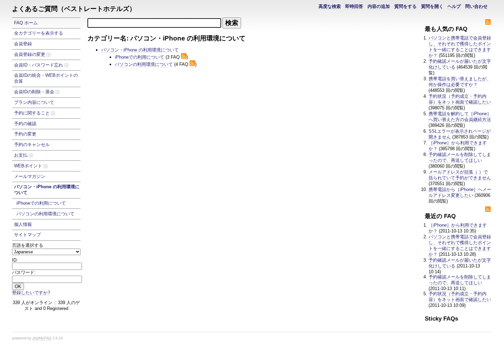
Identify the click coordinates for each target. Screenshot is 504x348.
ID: (15, 260)
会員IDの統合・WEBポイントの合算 (46, 78)
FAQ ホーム (26, 22)
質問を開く (432, 6)
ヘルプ (454, 6)
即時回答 (354, 6)
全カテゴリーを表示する (38, 33)
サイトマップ (27, 234)
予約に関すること (32, 113)
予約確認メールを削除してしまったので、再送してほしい (460, 157)
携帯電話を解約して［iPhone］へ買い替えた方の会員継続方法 (460, 116)
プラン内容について (34, 102)
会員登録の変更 (30, 54)
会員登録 (23, 43)
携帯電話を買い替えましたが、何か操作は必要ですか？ (460, 81)
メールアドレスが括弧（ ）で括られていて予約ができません (460, 174)
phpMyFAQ (42, 338)
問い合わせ (476, 6)
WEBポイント (29, 165)
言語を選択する (27, 245)
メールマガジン (29, 176)
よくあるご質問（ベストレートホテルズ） (74, 8)
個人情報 (23, 224)
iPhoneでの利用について (41, 203)
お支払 (21, 155)
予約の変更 (25, 133)
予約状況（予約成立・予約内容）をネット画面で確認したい (460, 99)
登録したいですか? (31, 292)
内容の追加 (379, 6)
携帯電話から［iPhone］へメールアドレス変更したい (460, 192)
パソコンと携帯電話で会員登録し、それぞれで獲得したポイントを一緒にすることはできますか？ (460, 46)
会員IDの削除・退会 (35, 91)
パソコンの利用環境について (45, 213)
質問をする (405, 6)
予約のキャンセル (32, 144)
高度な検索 (330, 6)
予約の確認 (25, 123)
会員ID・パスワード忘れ (39, 65)
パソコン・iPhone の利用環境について (47, 189)
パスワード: (24, 272)
